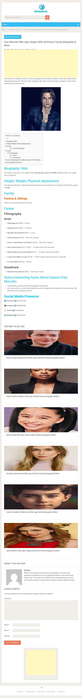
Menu (5, 24)
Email (6, 630)
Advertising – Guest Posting (46, 691)
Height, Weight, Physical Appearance (19, 144)
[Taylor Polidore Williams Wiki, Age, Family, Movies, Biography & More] (41, 381)
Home (3, 29)
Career (9, 151)
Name (6, 625)
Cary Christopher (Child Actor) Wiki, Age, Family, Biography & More (32, 512)
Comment (8, 599)
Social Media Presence (14, 162)
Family (9, 146)
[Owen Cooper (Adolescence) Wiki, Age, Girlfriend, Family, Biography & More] (41, 342)
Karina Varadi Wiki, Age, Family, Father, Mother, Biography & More (31, 435)
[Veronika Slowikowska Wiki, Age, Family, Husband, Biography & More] (41, 458)
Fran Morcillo (21, 306)
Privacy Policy (30, 691)
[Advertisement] (41, 67)
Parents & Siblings (19, 148)
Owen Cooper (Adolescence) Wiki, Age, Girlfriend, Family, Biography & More (35, 358)
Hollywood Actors (14, 29)
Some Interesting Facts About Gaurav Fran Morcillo (24, 160)
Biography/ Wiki (12, 141)
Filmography (14, 153)
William (8, 49)
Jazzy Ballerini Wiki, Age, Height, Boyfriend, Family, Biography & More (33, 551)
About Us (20, 691)
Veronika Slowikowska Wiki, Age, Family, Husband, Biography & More (33, 473)
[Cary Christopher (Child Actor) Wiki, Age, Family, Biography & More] (41, 496)
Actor (15, 155)
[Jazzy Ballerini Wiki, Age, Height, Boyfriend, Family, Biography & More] (41, 535)
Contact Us (61, 691)
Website (7, 636)
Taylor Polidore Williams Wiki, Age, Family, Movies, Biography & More (32, 396)
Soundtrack (16, 157)
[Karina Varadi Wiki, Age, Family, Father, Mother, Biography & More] (41, 419)
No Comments (32, 49)
